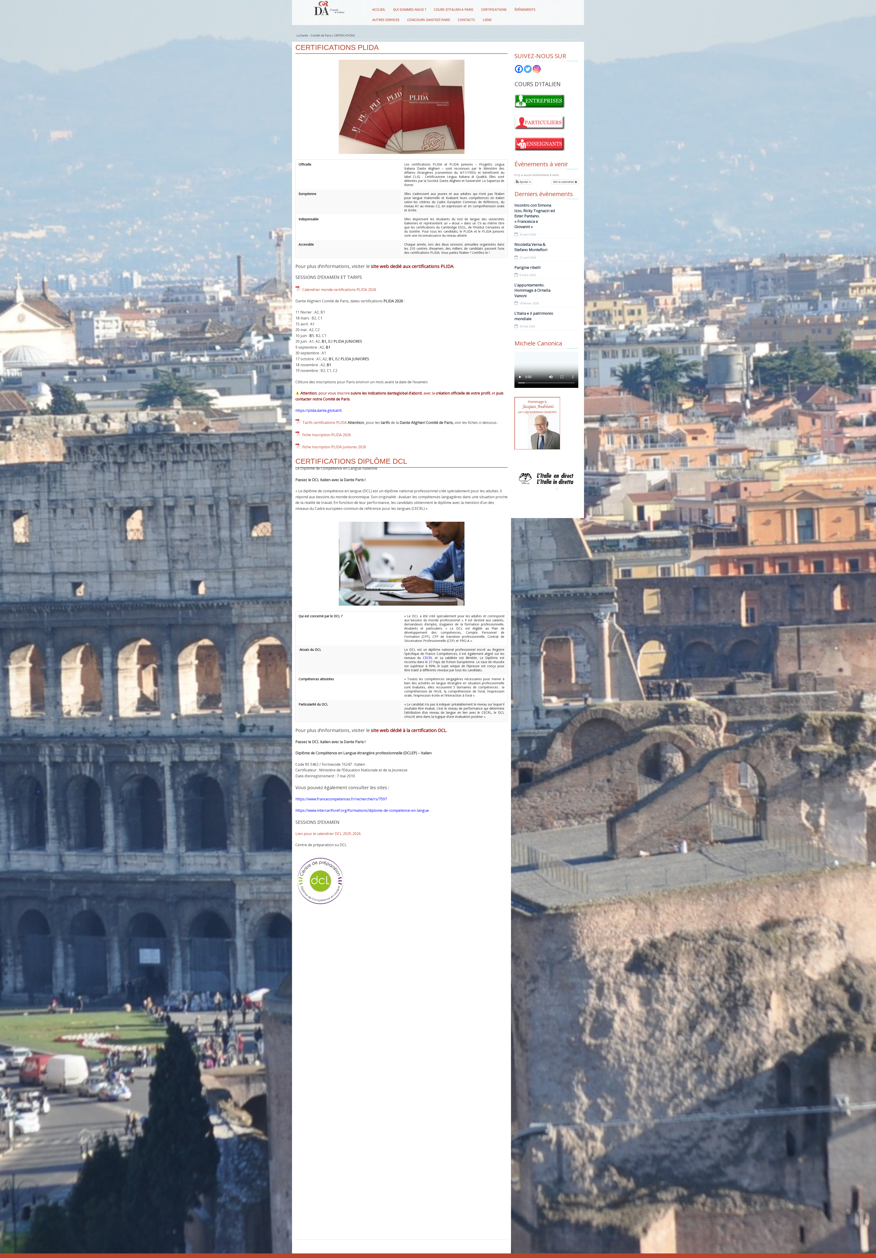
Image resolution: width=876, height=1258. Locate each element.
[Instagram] (537, 69)
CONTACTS (466, 20)
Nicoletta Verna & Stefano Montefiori (531, 247)
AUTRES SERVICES (385, 20)
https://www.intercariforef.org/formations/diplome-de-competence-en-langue (362, 810)
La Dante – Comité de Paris (314, 35)
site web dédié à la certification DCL (408, 730)
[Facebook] (519, 69)
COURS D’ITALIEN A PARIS (453, 9)
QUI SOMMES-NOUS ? (409, 9)
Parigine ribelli (527, 267)
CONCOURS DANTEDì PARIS (428, 20)
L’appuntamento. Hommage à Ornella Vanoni (532, 290)
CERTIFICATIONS (494, 9)
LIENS (487, 20)
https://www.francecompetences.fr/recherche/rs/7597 (341, 798)
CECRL (428, 658)
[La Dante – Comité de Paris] (328, 9)
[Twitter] (528, 69)
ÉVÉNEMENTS (524, 9)
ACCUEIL (378, 9)
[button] (523, 181)
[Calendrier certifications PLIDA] (297, 289)
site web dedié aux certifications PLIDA (412, 266)
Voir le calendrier (564, 182)
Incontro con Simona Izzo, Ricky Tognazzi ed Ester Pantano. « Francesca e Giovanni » (534, 215)
